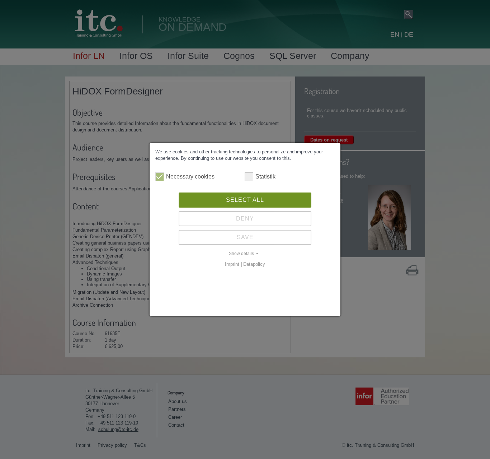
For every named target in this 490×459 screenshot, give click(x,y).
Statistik (265, 176)
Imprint (232, 264)
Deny (245, 218)
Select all (245, 200)
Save (245, 237)
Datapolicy (254, 264)
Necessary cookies (190, 176)
